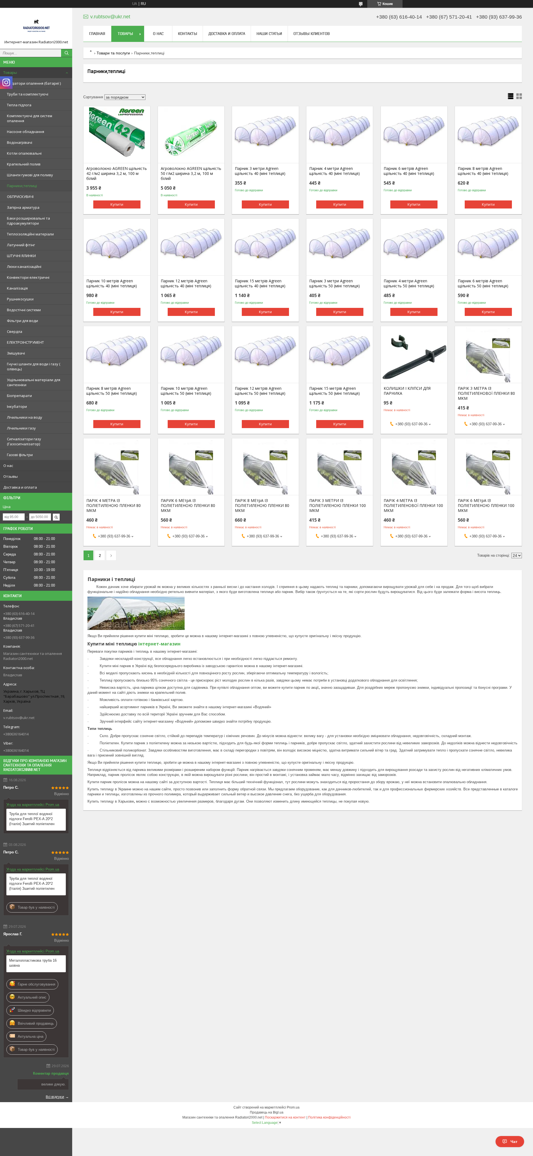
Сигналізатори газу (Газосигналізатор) (24, 441)
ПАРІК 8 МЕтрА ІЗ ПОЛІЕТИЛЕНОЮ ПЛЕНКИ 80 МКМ (262, 505)
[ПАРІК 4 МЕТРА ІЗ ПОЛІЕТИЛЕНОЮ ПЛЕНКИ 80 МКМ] (117, 467)
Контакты (187, 33)
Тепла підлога (19, 104)
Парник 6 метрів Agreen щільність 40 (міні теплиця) (409, 171)
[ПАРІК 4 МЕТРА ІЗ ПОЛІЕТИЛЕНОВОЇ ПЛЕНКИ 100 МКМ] (414, 467)
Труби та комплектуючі (27, 94)
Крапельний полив (24, 164)
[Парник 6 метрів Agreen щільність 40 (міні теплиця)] (414, 135)
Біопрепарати (19, 395)
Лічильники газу (21, 428)
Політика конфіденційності (329, 1117)
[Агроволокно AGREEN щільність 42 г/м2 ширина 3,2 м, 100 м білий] (117, 135)
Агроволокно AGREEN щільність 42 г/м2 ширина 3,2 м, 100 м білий (116, 173)
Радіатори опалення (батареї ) (34, 83)
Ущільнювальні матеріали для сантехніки (33, 382)
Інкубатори (17, 406)
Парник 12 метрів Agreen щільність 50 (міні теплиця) (260, 391)
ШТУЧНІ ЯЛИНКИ (21, 255)
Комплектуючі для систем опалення (29, 118)
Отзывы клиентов (311, 33)
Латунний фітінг (21, 244)
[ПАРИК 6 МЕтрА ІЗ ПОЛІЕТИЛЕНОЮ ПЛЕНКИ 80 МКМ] (191, 467)
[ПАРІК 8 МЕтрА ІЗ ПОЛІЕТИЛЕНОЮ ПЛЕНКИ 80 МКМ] (265, 467)
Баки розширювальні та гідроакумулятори (28, 221)
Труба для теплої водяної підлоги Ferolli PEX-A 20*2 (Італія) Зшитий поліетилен (31, 819)
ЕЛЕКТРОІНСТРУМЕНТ (25, 342)
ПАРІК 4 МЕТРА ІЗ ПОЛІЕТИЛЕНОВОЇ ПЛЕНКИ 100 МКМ (413, 505)
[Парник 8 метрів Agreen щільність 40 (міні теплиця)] (488, 135)
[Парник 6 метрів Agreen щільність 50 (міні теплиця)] (488, 247)
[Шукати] (66, 53)
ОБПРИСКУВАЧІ (20, 196)
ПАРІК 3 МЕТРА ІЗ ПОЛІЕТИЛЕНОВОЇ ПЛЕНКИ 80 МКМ (486, 393)
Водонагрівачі (19, 142)
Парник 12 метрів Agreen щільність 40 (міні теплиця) (186, 283)
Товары (10, 72)
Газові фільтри (20, 454)
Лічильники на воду (24, 417)
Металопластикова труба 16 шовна (33, 962)
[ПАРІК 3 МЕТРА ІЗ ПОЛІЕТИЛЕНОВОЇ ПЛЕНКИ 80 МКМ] (488, 355)
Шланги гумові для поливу (30, 174)
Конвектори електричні (28, 277)
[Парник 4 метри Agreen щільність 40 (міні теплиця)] (339, 135)
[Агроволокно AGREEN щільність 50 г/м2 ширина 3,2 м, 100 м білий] (191, 135)
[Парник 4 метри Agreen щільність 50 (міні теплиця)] (414, 247)
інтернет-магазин (159, 644)
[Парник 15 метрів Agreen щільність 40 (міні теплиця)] (265, 247)
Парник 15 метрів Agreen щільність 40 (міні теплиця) (260, 283)
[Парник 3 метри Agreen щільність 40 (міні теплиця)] (265, 135)
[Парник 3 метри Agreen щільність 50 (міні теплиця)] (339, 247)
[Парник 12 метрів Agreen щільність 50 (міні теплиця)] (265, 355)
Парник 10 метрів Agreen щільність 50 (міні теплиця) (186, 391)
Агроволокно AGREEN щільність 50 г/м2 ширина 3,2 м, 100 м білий (191, 173)
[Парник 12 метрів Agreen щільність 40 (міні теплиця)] (191, 247)
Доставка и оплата (20, 487)
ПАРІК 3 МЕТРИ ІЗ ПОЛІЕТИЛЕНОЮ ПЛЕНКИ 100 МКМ (337, 505)
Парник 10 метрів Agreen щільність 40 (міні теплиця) (111, 283)
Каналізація (17, 288)
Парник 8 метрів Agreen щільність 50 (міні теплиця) (111, 391)
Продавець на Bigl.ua (266, 1112)
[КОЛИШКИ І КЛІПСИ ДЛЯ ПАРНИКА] (414, 355)
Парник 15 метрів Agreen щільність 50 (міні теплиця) (334, 391)
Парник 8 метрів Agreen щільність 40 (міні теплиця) (483, 171)
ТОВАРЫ (125, 33)
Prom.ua (293, 1107)
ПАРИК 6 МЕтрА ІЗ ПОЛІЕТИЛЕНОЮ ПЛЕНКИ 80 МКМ (188, 505)
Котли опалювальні (24, 153)
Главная (97, 33)
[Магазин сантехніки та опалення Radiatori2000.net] (36, 26)
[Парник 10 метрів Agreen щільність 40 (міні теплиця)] (117, 247)
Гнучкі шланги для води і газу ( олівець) (33, 366)
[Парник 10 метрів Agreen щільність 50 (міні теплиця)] (191, 355)
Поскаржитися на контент (285, 1117)
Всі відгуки (55, 1096)
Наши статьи (269, 33)
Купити (116, 204)
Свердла (14, 331)
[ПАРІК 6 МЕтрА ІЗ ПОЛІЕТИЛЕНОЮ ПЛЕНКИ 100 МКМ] (488, 467)
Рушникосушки (20, 298)
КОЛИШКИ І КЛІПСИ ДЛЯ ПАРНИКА (407, 391)
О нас (8, 465)
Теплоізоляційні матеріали (30, 234)
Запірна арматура (23, 207)
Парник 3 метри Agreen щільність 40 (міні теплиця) (260, 171)
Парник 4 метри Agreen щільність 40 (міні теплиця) (334, 171)
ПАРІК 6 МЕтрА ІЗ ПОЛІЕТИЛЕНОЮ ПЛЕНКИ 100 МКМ (486, 505)
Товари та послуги (113, 53)
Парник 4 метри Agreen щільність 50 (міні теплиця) (409, 283)
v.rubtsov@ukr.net (18, 717)
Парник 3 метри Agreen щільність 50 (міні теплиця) (334, 283)
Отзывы (10, 476)
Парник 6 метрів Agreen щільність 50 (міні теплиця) (483, 283)
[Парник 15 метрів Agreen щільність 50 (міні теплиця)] (339, 355)
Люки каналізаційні (24, 266)
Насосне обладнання (25, 131)
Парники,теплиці (22, 185)
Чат (514, 1141)
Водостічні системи (24, 309)
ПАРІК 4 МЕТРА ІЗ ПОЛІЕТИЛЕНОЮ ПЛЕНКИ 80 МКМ (113, 505)
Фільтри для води (22, 320)
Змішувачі (16, 353)
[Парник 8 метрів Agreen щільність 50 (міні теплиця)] (117, 355)
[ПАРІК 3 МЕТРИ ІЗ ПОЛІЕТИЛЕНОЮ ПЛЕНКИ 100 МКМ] (339, 467)
